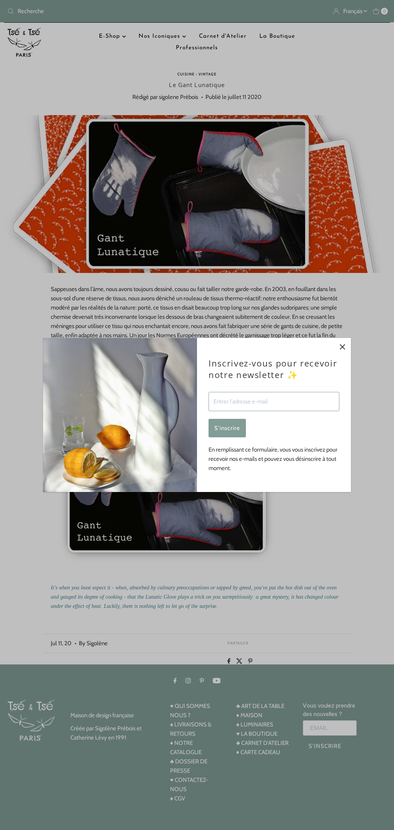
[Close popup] (342, 346)
